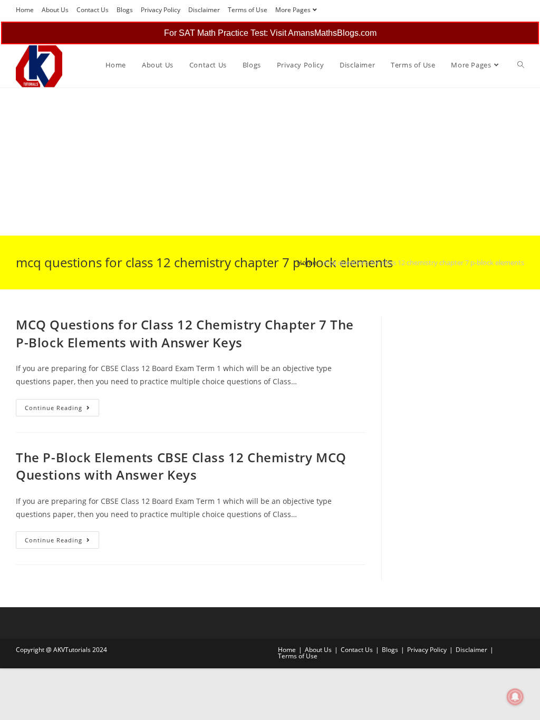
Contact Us (92, 9)
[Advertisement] (270, 162)
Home (25, 9)
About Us (55, 9)
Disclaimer (204, 9)
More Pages (293, 9)
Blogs (125, 9)
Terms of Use (247, 9)
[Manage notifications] (515, 696)
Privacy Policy (160, 9)
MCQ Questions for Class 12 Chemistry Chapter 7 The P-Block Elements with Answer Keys (185, 333)
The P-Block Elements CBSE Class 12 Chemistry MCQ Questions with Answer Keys (181, 466)
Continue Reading (62, 409)
